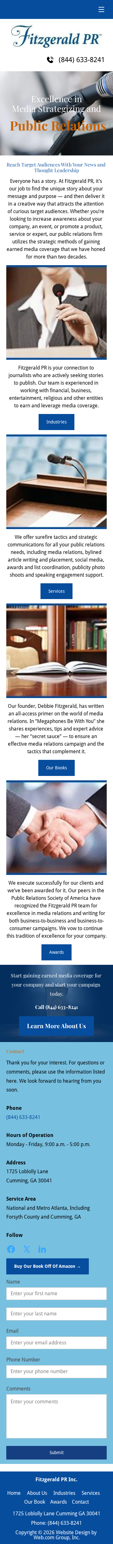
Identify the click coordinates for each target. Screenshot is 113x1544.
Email (12, 1331)
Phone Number (23, 1360)
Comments (18, 1389)
